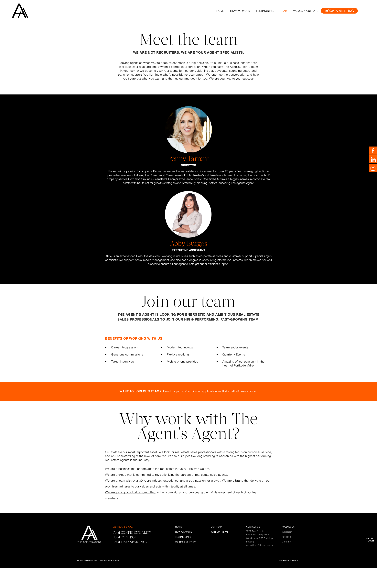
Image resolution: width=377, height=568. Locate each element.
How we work (240, 11)
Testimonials (265, 11)
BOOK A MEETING (339, 11)
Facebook (287, 536)
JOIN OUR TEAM (219, 532)
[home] (28, 10)
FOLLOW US (288, 527)
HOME (178, 527)
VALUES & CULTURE (185, 542)
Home (220, 11)
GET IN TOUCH (370, 539)
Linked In (286, 541)
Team (283, 11)
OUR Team (216, 527)
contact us (253, 527)
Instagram (287, 531)
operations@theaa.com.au (260, 545)
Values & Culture (305, 11)
